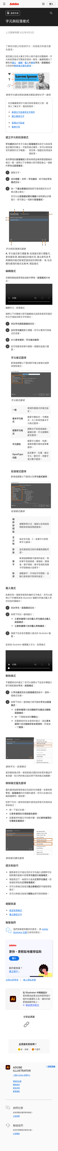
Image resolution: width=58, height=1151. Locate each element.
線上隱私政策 (29, 979)
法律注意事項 (12, 979)
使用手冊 (16, 1088)
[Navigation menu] (4, 4)
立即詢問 (16, 1116)
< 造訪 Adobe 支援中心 (21, 1075)
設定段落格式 (15, 910)
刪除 (33, 62)
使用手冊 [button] (14, 12)
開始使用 (16, 1084)
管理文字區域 (18, 122)
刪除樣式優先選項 (22, 65)
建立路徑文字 (18, 116)
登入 (51, 4)
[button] (43, 4)
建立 (14, 62)
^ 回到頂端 (50, 1066)
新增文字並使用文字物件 (23, 112)
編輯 (20, 62)
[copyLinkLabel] (26, 1026)
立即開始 (16, 1133)
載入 (27, 62)
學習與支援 (17, 1081)
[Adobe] (14, 4)
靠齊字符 (16, 126)
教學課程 (16, 1091)
